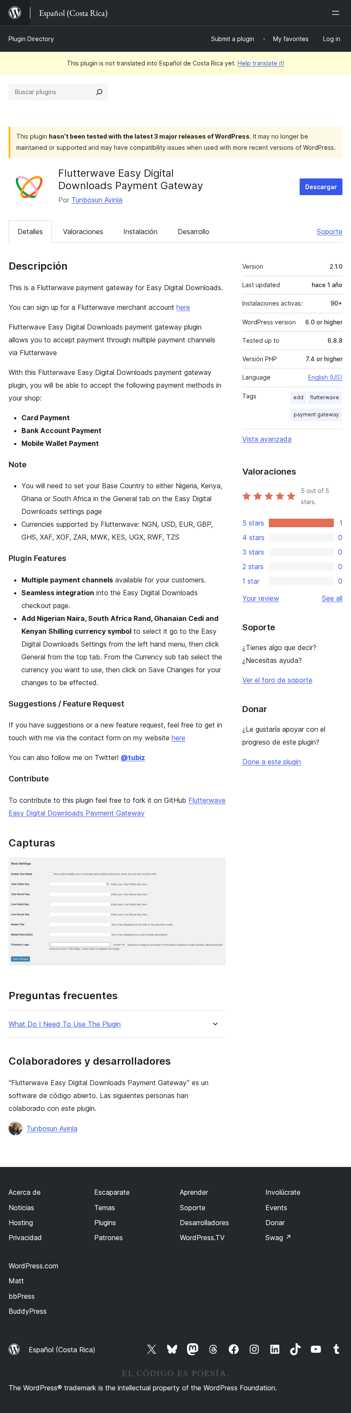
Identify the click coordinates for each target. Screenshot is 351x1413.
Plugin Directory (31, 38)
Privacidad (25, 1237)
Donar (275, 1222)
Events (276, 1207)
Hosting (21, 1222)
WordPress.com (33, 1266)
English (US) (325, 377)
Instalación (140, 231)
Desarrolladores (204, 1222)
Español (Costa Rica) (62, 1349)
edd (298, 397)
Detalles (30, 231)
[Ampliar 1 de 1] (214, 869)
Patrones (108, 1237)
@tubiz (133, 757)
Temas (104, 1207)
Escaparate (112, 1192)
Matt (16, 1280)
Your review (260, 598)
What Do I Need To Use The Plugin (65, 1024)
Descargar (321, 186)
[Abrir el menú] (337, 13)
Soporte (329, 231)
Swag (278, 1237)
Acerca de (25, 1192)
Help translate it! (261, 63)
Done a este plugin (271, 761)
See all (332, 598)
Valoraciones (83, 231)
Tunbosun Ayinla (96, 200)
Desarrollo (193, 231)
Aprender (194, 1192)
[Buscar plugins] (99, 92)
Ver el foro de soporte (277, 680)
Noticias (21, 1207)
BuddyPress (28, 1311)
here (183, 307)
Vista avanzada (267, 439)
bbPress (22, 1296)
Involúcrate (282, 1192)
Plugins (105, 1222)
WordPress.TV (202, 1237)
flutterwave (324, 397)
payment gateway (316, 414)
